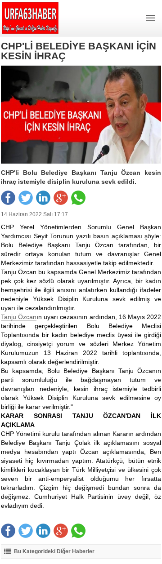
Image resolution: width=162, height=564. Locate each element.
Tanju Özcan (18, 316)
